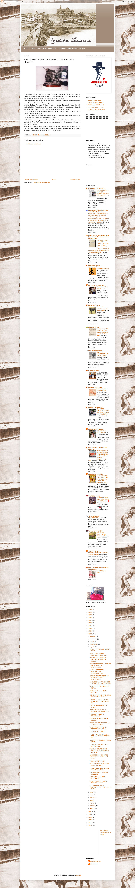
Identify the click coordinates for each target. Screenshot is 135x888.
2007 (90, 822)
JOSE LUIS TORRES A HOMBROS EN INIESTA (98, 654)
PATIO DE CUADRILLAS (95, 107)
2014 (90, 628)
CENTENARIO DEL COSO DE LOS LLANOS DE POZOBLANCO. (99, 677)
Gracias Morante (93, 517)
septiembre (94, 644)
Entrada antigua (75, 179)
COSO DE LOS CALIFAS (96, 105)
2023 (90, 609)
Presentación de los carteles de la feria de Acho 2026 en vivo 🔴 (103, 499)
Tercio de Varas (93, 516)
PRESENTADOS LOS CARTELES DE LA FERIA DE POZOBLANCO (100, 665)
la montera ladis (93, 370)
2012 (90, 634)
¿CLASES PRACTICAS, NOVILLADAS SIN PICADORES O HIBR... (100, 787)
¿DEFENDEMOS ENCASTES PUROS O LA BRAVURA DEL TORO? (99, 756)
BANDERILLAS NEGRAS (96, 188)
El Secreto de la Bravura (96, 285)
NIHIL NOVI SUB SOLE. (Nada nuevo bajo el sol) (99, 764)
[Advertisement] (52, 161)
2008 (90, 820)
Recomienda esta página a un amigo (105, 832)
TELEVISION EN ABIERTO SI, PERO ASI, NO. (99, 745)
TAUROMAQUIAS (94, 496)
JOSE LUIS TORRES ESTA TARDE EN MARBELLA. (98, 728)
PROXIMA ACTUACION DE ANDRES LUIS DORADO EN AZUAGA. (99, 750)
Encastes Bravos (94, 305)
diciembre (93, 636)
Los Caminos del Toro (95, 429)
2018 (90, 617)
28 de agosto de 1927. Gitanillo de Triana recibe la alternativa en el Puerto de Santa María (103, 332)
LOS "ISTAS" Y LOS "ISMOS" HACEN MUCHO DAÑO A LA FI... (99, 701)
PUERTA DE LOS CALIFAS (96, 109)
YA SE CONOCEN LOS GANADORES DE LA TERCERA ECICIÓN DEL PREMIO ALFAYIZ (102, 479)
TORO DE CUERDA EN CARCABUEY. (97, 715)
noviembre (93, 639)
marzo (92, 803)
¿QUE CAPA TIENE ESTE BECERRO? (98, 777)
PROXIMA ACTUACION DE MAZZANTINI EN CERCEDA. (99, 710)
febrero (92, 805)
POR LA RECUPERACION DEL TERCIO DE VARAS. (99, 769)
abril (91, 800)
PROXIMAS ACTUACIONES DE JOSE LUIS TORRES (99, 723)
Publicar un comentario (33, 144)
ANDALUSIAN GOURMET (96, 102)
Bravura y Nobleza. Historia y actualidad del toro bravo (98, 211)
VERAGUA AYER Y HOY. (97, 761)
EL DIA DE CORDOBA (95, 100)
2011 (90, 812)
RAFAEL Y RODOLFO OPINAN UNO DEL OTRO (102, 353)
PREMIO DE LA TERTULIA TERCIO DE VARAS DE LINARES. (98, 659)
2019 (90, 615)
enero (92, 808)
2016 (90, 623)
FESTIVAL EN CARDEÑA (97, 731)
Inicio (54, 179)
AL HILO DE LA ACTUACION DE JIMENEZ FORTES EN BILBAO (100, 682)
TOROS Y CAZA (93, 551)
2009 (90, 817)
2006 (90, 825)
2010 (90, 814)
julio (91, 792)
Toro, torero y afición (95, 531)
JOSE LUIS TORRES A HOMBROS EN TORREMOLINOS (97, 671)
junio (91, 795)
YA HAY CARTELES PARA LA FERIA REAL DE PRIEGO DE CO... (99, 735)
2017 (90, 620)
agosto (92, 647)
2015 (90, 625)
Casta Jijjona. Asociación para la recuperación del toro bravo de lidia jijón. (98, 237)
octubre (92, 641)
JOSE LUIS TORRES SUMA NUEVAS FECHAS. (98, 782)
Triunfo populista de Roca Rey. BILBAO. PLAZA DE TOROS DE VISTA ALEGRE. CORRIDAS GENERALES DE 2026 (98, 456)
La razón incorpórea (95, 387)
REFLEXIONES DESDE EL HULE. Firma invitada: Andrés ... (100, 695)
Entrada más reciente (31, 179)
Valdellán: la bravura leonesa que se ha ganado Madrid (102, 308)
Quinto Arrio (93, 864)
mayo (92, 797)
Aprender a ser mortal (103, 268)
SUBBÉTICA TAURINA (95, 474)
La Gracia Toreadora (95, 350)
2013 (90, 631)
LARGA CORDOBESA (95, 407)
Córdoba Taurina (95, 861)
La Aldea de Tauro (94, 327)
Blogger (78, 875)
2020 (90, 612)
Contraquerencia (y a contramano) (95, 266)
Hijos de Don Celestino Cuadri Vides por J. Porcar (102, 534)
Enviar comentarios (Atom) (41, 182)
